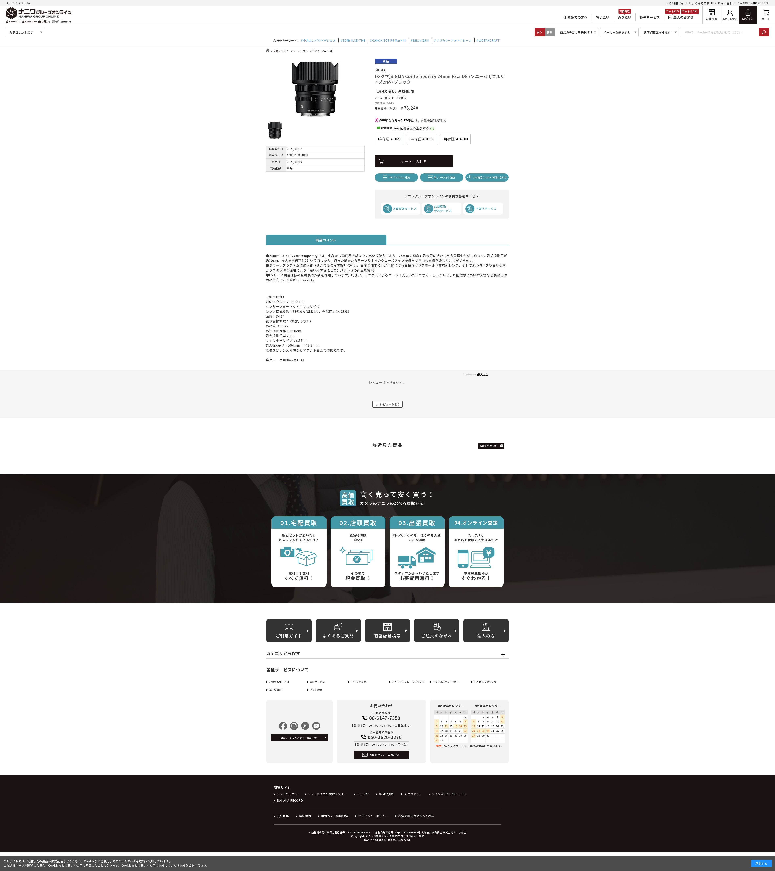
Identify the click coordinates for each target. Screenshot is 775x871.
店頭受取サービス (279, 681)
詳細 (182, 865)
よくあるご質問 (702, 3)
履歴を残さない (489, 445)
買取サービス (317, 681)
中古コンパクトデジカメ (319, 40)
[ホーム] (267, 50)
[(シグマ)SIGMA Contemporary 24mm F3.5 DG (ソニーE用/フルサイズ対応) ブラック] (315, 89)
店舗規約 (305, 816)
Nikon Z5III (421, 40)
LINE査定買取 (359, 681)
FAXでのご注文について (446, 681)
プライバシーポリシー (373, 816)
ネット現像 (316, 689)
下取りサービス (485, 209)
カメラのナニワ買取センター (327, 794)
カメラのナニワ (287, 794)
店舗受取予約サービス (443, 208)
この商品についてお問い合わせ (490, 177)
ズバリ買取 (275, 689)
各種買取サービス (405, 209)
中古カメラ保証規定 (485, 681)
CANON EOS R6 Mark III (389, 40)
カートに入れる (414, 161)
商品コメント (326, 240)
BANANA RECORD (290, 800)
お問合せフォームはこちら (385, 754)
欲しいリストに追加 (444, 177)
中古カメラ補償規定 (334, 816)
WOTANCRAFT (489, 40)
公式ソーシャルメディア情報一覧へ (299, 737)
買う (539, 32)
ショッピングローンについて (408, 681)
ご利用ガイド (678, 3)
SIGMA (380, 70)
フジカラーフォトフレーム (454, 40)
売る (549, 32)
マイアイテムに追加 (399, 177)
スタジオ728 (413, 794)
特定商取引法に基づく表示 (416, 816)
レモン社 (363, 794)
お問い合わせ (726, 3)
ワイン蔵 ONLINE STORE (449, 794)
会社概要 (283, 816)
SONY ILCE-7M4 (354, 40)
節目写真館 (386, 794)
